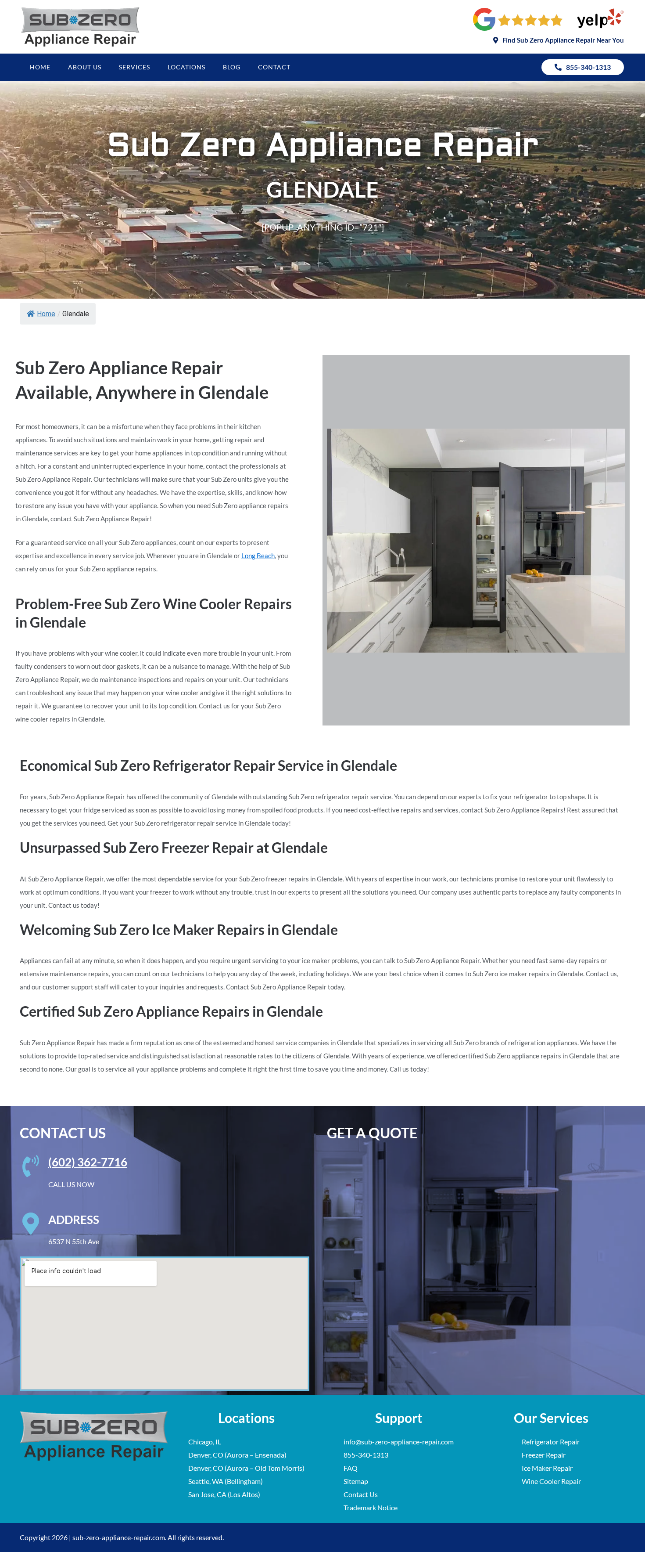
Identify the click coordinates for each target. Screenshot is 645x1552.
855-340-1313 (366, 1455)
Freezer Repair (544, 1455)
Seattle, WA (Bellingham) (225, 1481)
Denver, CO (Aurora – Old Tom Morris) (246, 1468)
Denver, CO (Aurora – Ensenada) (237, 1455)
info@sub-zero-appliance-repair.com (399, 1441)
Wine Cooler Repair (551, 1481)
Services (134, 67)
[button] (558, 40)
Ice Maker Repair (547, 1468)
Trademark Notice (371, 1507)
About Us (84, 67)
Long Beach (258, 555)
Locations (186, 67)
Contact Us (361, 1494)
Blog (231, 67)
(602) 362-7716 (87, 1162)
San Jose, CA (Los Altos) (224, 1494)
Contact (274, 67)
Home (40, 67)
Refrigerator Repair (551, 1441)
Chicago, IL (204, 1441)
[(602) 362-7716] (31, 1166)
